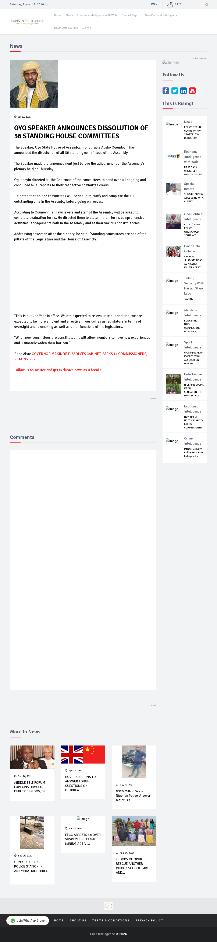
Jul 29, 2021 (24, 116)
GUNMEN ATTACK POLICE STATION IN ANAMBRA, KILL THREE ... (31, 868)
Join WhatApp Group (31, 920)
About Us (78, 920)
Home (57, 15)
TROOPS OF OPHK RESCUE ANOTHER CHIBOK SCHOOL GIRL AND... (132, 866)
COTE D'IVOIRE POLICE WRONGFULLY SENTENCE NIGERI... (192, 232)
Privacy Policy (149, 920)
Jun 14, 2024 (75, 828)
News (69, 15)
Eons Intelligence (103, 934)
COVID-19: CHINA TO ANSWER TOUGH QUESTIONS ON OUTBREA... (80, 783)
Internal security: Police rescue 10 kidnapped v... (193, 452)
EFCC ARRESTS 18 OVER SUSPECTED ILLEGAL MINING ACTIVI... (83, 839)
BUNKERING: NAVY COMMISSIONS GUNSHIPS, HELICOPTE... (192, 328)
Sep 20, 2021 (25, 776)
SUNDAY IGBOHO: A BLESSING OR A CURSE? (193, 198)
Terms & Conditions (110, 920)
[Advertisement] (83, 277)
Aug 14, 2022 (127, 853)
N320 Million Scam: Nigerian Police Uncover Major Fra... (133, 795)
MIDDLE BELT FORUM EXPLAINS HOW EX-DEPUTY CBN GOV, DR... (31, 787)
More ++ (87, 28)
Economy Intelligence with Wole (97, 15)
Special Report (131, 15)
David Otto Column (66, 28)
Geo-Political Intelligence (161, 15)
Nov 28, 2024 (127, 785)
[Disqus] (83, 515)
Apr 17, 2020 (75, 770)
